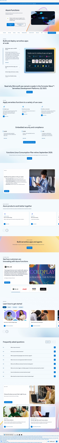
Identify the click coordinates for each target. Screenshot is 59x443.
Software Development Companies (5, 437)
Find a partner (19, 437)
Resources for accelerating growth (20, 436)
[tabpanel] (29, 321)
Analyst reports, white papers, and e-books (50, 437)
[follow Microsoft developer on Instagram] (17, 434)
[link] (4, 33)
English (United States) (3, 440)
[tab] (4, 307)
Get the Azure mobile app (9, 434)
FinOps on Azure (2, 436)
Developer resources (31, 437)
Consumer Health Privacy (4, 442)
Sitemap (9, 442)
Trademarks (29, 442)
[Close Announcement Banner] (55, 3)
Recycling (36, 442)
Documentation (24, 437)
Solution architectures (28, 436)
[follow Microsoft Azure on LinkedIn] (19, 434)
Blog (27, 437)
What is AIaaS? (31, 439)
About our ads (40, 442)
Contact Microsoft (13, 442)
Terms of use (25, 442)
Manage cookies (20, 442)
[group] (16, 219)
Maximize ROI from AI (8, 436)
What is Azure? (2, 435)
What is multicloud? (11, 439)
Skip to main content (3, 0)
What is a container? (42, 439)
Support (33, 436)
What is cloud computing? (4, 439)
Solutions (13, 436)
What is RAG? (47, 439)
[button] (43, 18)
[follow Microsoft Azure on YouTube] (21, 434)
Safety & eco (33, 442)
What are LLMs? (36, 439)
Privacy (17, 442)
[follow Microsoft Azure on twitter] (15, 434)
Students (35, 437)
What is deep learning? (25, 439)
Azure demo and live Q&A (38, 436)
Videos (57, 437)
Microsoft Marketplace (14, 437)
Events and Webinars (40, 437)
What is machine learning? (18, 439)
